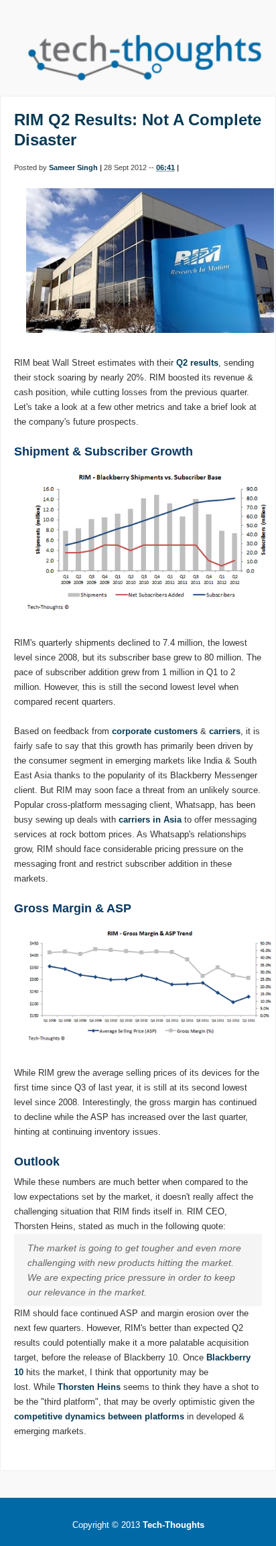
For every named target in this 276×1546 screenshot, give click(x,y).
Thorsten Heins (89, 1387)
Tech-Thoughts (173, 1525)
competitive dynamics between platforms (99, 1416)
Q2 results (197, 363)
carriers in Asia (150, 820)
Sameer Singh (73, 167)
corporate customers (155, 731)
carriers (224, 731)
